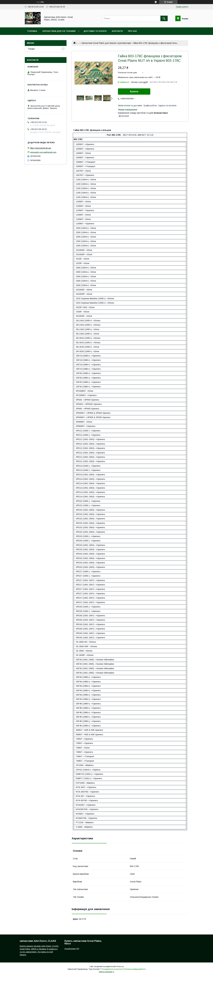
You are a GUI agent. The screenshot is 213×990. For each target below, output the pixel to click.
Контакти (117, 31)
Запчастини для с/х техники (58, 31)
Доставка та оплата (95, 31)
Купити (134, 91)
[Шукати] (164, 18)
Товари (31, 49)
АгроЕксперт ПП (71, 949)
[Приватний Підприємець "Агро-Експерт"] (33, 23)
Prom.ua (120, 967)
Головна (32, 31)
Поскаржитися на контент (112, 969)
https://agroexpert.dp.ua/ (40, 148)
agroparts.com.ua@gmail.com (43, 152)
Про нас (132, 31)
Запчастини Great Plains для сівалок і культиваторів (106, 43)
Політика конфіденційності (135, 969)
